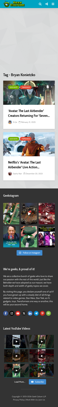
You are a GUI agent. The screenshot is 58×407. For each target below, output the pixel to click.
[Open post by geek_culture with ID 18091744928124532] (29, 236)
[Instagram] (11, 313)
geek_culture (11, 205)
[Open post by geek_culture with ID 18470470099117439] (29, 213)
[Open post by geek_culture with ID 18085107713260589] (47, 213)
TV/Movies (26, 87)
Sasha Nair (17, 173)
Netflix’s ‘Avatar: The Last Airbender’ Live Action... (24, 164)
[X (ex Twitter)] (24, 313)
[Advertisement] (29, 41)
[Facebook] (5, 313)
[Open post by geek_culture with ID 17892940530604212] (11, 213)
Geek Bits (13, 87)
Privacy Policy (18, 399)
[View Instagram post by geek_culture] (17, 222)
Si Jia (15, 122)
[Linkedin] (30, 313)
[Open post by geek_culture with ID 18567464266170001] (47, 236)
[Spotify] (48, 313)
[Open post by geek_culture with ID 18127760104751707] (11, 236)
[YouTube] (17, 313)
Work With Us (32, 399)
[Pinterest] (42, 313)
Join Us (42, 399)
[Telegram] (36, 313)
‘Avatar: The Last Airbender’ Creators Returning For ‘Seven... (29, 113)
